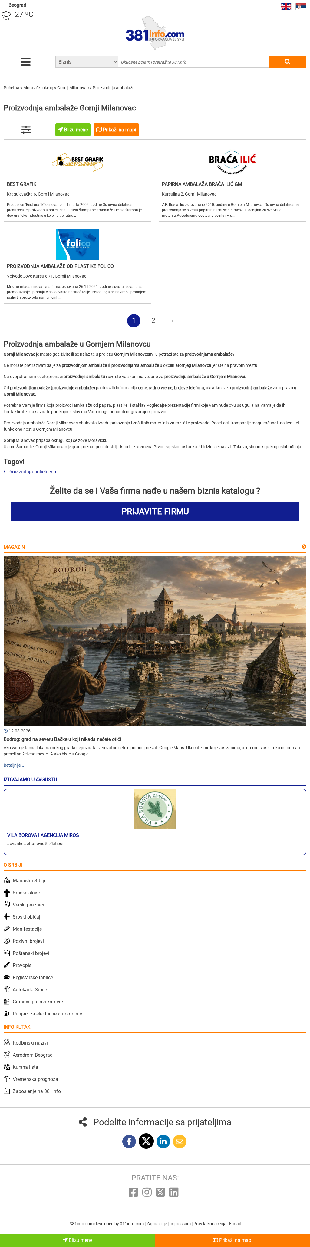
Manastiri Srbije (29, 880)
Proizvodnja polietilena (31, 472)
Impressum (181, 1223)
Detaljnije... (14, 765)
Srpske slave (26, 893)
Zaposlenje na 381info (37, 1091)
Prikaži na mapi (235, 1240)
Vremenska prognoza (35, 1079)
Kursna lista (25, 1067)
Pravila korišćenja (210, 1223)
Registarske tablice (33, 977)
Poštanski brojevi (31, 953)
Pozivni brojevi (28, 941)
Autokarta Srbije (30, 989)
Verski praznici (28, 905)
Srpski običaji (27, 917)
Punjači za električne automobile (47, 1014)
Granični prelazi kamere (38, 1002)
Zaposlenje (157, 1223)
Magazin (14, 547)
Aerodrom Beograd (33, 1055)
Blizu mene (80, 1240)
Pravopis (22, 965)
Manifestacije (27, 929)
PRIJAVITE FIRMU (155, 511)
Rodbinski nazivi (30, 1043)
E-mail (235, 1223)
